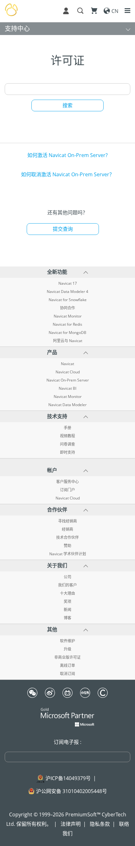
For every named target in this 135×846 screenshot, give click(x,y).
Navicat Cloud (68, 372)
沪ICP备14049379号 (68, 778)
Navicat (67, 363)
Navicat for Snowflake (68, 299)
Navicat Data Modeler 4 (67, 291)
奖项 (67, 601)
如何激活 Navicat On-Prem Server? (67, 155)
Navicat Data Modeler (67, 404)
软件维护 (67, 641)
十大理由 (67, 593)
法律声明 (71, 823)
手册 (67, 427)
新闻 (67, 609)
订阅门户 (67, 490)
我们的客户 (67, 585)
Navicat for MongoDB (67, 332)
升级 (67, 649)
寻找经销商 (67, 521)
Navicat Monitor (68, 316)
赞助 (67, 545)
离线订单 (67, 665)
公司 (67, 577)
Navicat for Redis (67, 324)
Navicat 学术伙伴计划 (67, 554)
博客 (67, 618)
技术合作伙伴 (67, 537)
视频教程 (67, 436)
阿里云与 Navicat (67, 340)
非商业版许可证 (67, 657)
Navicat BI (67, 388)
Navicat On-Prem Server (67, 380)
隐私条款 (100, 823)
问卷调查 (67, 444)
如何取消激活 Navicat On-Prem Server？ (67, 174)
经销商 (67, 529)
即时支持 (67, 452)
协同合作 (67, 308)
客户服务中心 (67, 481)
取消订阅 (67, 673)
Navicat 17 (67, 283)
